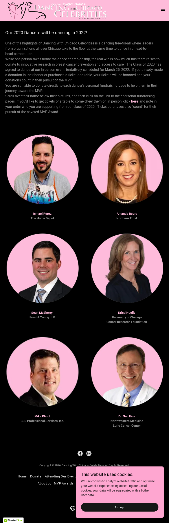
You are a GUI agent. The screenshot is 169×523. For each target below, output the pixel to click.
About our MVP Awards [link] (56, 483)
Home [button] (22, 476)
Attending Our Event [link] (60, 476)
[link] (56, 10)
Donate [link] (35, 476)
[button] (162, 10)
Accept (120, 507)
